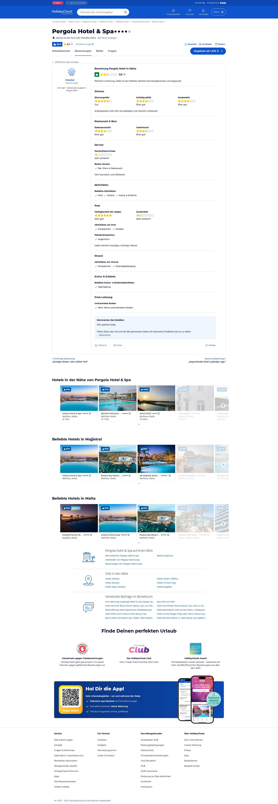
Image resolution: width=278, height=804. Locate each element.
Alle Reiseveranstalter (65, 781)
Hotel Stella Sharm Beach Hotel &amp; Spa (126, 613)
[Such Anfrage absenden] (125, 12)
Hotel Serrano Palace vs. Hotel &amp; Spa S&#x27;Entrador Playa (182, 617)
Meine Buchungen (63, 740)
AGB (143, 766)
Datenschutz (147, 750)
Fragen (112, 51)
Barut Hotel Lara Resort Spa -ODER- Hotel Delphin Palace (130, 617)
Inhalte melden (61, 786)
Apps (56, 776)
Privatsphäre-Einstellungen (154, 755)
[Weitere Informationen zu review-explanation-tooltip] (92, 44)
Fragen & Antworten (64, 750)
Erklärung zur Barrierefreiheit (156, 776)
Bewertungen (83, 51)
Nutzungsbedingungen (152, 745)
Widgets (101, 745)
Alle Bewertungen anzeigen (67, 62)
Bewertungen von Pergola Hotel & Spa (123, 563)
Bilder (99, 51)
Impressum (146, 786)
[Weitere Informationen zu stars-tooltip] (129, 31)
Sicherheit (146, 781)
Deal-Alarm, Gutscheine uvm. (69, 755)
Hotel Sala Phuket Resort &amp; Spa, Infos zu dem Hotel (182, 605)
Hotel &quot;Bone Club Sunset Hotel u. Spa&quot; (181, 609)
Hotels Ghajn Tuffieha (167, 578)
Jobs (186, 755)
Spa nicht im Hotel (166, 601)
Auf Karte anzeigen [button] (107, 38)
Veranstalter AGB (149, 740)
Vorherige (64, 358)
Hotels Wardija (112, 582)
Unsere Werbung (192, 745)
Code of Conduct (106, 755)
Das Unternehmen (193, 740)
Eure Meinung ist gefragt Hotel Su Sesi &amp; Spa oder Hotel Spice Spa (130, 601)
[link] (173, 12)
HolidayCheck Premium (66, 771)
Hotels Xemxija (112, 578)
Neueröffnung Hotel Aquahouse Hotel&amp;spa (128, 609)
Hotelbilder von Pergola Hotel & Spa (122, 559)
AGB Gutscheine (149, 771)
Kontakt (198, 3)
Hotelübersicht (61, 51)
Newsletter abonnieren (65, 760)
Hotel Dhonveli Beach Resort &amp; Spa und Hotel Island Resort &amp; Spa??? (130, 605)
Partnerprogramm (106, 750)
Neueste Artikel (192, 766)
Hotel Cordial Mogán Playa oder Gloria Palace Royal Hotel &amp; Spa (182, 613)
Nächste (214, 358)
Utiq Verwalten (148, 760)
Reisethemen (190, 760)
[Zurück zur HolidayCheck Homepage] (62, 12)
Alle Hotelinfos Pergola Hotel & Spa (122, 555)
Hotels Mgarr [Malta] (115, 586)
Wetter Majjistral (165, 555)
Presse (187, 750)
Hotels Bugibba (164, 586)
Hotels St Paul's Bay (166, 582)
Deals (56, 3)
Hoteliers (102, 740)
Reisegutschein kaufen (65, 766)
